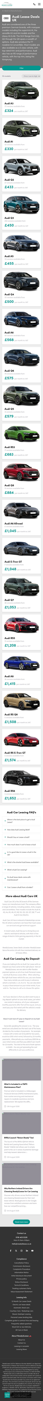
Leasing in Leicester (21, 1346)
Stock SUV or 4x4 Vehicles (21, 1327)
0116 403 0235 (21, 1237)
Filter (21, 68)
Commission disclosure (21, 1266)
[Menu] (39, 4)
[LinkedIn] (27, 1251)
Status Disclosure (21, 1282)
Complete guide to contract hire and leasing (21, 1320)
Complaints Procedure (21, 1269)
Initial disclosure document (21, 1275)
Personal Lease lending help (21, 1317)
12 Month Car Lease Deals (21, 1301)
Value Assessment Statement (21, 1291)
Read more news (21, 1222)
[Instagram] (21, 1251)
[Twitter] (16, 1251)
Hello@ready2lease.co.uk (21, 1244)
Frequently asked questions (21, 1323)
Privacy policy (21, 1279)
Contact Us (21, 1343)
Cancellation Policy (21, 1263)
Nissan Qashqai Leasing (21, 1314)
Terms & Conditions (21, 1285)
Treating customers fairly (21, 1288)
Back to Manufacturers (13, 10)
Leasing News (21, 1349)
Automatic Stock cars (21, 1307)
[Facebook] (10, 1251)
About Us (21, 1340)
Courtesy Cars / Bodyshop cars (21, 1311)
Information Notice (21, 1272)
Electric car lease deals (21, 1304)
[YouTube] (32, 1251)
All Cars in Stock (22, 1330)
